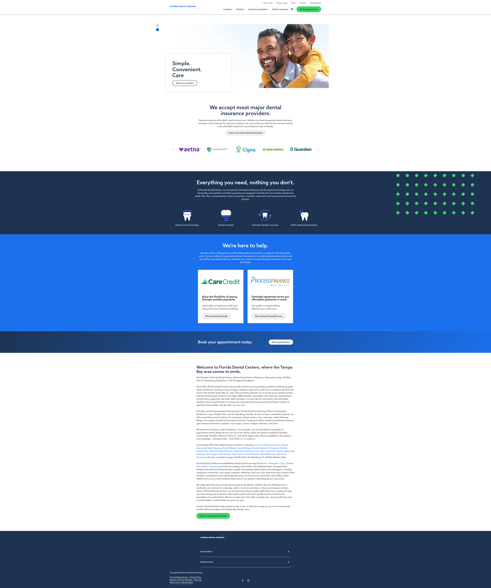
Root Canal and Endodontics (245, 454)
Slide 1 (157, 29)
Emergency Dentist (278, 448)
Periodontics (225, 454)
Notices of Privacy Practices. (181, 580)
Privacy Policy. (195, 577)
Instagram (248, 580)
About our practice (185, 83)
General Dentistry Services (246, 451)
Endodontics (202, 451)
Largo (282, 463)
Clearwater (273, 463)
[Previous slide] (173, 149)
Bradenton (262, 463)
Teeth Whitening (268, 454)
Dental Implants (260, 448)
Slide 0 (157, 25)
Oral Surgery (212, 454)
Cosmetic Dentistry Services (267, 445)
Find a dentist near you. (179, 577)
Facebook (242, 580)
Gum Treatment (267, 451)
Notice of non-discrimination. (182, 582)
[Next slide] (318, 149)
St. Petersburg (213, 466)
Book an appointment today (213, 515)
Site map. (198, 580)
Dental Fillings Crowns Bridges (236, 448)
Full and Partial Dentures (221, 451)
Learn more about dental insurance (245, 132)
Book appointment (309, 9)
